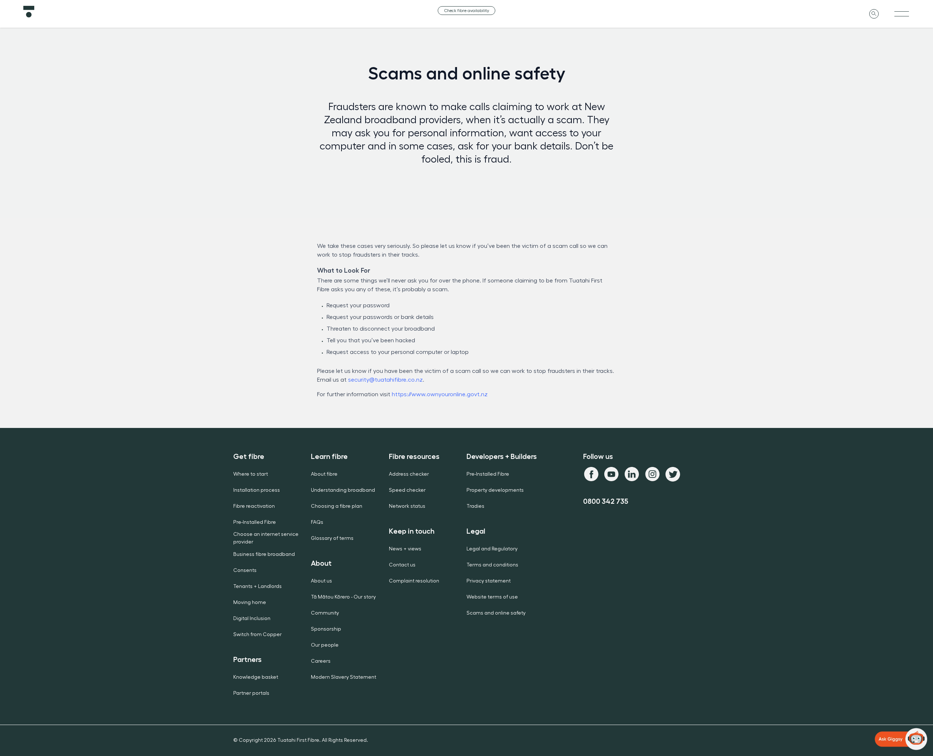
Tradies (475, 506)
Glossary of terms (332, 538)
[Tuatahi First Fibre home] (171, 11)
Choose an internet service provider (265, 538)
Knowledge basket (255, 677)
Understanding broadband (343, 490)
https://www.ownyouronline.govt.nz (440, 394)
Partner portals (251, 693)
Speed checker (407, 490)
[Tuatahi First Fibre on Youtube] (612, 474)
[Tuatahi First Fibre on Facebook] (591, 474)
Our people (325, 645)
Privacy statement (488, 581)
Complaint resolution (414, 581)
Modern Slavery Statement (343, 677)
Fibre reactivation (254, 506)
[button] (901, 739)
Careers (321, 661)
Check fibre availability (466, 10)
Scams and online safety (496, 613)
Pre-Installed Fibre (254, 522)
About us (321, 581)
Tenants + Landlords (257, 586)
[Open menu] (902, 14)
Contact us (402, 565)
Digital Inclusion (251, 618)
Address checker (409, 474)
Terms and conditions (492, 565)
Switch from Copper (257, 634)
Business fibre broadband (264, 554)
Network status (407, 506)
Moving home (249, 602)
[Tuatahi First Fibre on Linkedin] (632, 474)
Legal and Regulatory (492, 549)
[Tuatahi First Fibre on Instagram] (652, 474)
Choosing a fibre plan (336, 506)
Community (325, 613)
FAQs (317, 522)
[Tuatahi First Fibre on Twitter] (673, 474)
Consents (245, 570)
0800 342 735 (605, 501)
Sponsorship (326, 629)
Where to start (250, 474)
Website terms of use (492, 597)
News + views (405, 549)
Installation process (256, 490)
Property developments (495, 490)
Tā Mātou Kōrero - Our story (343, 597)
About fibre (324, 474)
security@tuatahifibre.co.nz (385, 380)
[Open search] (874, 14)
